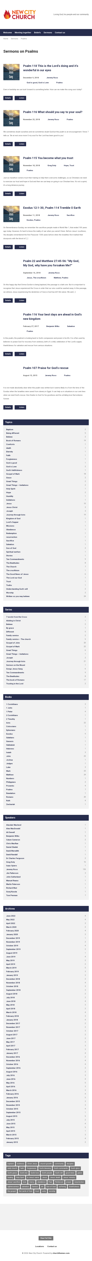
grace (80, 1173)
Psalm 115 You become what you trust (48, 158)
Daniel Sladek (12, 847)
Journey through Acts (15, 515)
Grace (8, 478)
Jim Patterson (12, 873)
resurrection (11, 537)
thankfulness (74, 1187)
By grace (10, 628)
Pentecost (59, 1182)
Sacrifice (70, 215)
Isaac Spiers (11, 866)
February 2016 (12, 1094)
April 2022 (10, 923)
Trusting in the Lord (14, 684)
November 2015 (13, 1105)
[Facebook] (88, 32)
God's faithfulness (14, 470)
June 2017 (10, 1038)
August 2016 (11, 1072)
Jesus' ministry (69, 1177)
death (8, 448)
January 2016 (12, 1098)
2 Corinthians (12, 715)
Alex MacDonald (13, 828)
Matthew (57, 278)
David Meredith (12, 851)
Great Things (11, 481)
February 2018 (12, 1016)
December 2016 (13, 1057)
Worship (10, 593)
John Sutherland (13, 877)
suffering (62, 1187)
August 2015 (11, 1116)
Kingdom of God (13, 518)
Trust (71, 165)
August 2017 (11, 1035)
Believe (9, 437)
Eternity (9, 452)
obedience (41, 1182)
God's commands (61, 1168)
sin (42, 1187)
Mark (8, 771)
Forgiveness (11, 459)
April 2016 (10, 1087)
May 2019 (10, 960)
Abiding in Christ (13, 621)
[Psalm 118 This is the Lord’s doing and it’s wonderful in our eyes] (11, 78)
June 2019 (10, 957)
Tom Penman (11, 895)
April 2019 (10, 964)
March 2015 (11, 1135)
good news (70, 1173)
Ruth (8, 801)
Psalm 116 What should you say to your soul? (52, 112)
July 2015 (10, 1120)
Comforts (10, 444)
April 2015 (10, 1131)
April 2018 (10, 1009)
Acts (8, 723)
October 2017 (12, 1031)
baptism (11, 1164)
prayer (68, 1182)
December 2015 (13, 1101)
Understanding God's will (17, 589)
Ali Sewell (10, 832)
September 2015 (13, 1112)
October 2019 (12, 946)
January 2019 (12, 975)
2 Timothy (10, 719)
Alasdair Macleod (13, 825)
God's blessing (45, 1168)
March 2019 (11, 968)
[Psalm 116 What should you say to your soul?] (11, 124)
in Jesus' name (33, 1177)
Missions (10, 526)
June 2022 (10, 916)
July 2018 (10, 997)
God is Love (43, 83)
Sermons (48, 33)
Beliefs (37, 33)
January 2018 (12, 1020)
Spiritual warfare (13, 552)
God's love (35, 1173)
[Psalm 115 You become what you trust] (11, 170)
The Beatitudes (12, 563)
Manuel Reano (12, 881)
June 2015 (10, 1124)
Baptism (9, 429)
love (24, 1182)
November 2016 (13, 1060)
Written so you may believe (17, 596)
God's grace (12, 1173)
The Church (11, 567)
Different (10, 632)
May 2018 (10, 1005)
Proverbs (10, 786)
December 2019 (13, 938)
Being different (12, 433)
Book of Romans (13, 441)
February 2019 (12, 971)
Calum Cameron (13, 840)
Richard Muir (11, 888)
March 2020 (11, 927)
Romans (9, 797)
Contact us (60, 33)
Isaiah (8, 752)
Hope (66, 165)
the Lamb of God (25, 1191)
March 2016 (11, 1090)
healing (10, 1177)
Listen (21, 98)
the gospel (12, 1191)
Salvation (71, 326)
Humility (9, 496)
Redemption (11, 533)
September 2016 (13, 1068)
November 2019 (13, 942)
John (8, 756)
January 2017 (12, 1053)
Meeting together (23, 33)
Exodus (30, 220)
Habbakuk (10, 745)
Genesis (9, 741)
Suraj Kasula (11, 892)
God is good (32, 83)
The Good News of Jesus (17, 574)
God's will (59, 1173)
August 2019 (11, 953)
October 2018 (12, 986)
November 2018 (13, 983)
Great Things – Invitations (17, 485)
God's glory (75, 1168)
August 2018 (11, 994)
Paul (50, 1182)
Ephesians (10, 730)
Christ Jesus (32, 1164)
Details (8, 98)
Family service (12, 635)
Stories (9, 556)
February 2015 (12, 1138)
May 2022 (10, 920)
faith (22, 1168)
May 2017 (10, 1042)
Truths (9, 585)
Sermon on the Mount (15, 665)
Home (5, 39)
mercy (31, 1182)
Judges (9, 763)
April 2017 (10, 1046)
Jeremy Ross (52, 78)
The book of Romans (15, 680)
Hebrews (10, 749)
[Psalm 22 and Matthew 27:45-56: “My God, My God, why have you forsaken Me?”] (11, 273)
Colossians (11, 726)
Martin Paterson (13, 884)
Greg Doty (52, 165)
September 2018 (13, 990)
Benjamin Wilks (52, 326)
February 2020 (12, 931)
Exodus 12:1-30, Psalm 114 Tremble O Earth (52, 207)
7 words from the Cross (16, 617)
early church (12, 1168)
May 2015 (10, 1127)
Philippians (11, 782)
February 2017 (12, 1049)
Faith (8, 455)
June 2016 (10, 1079)
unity (44, 1191)
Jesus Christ (11, 507)
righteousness (13, 1187)
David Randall (11, 855)
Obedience (11, 530)
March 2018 (11, 1012)
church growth (46, 1164)
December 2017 (13, 1023)
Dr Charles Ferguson (15, 858)
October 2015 (12, 1109)
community (59, 1164)
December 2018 (13, 979)
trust (37, 1191)
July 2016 (10, 1075)
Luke (8, 767)
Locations (39, 1246)
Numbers (10, 778)
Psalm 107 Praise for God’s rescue (45, 368)
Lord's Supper (12, 522)
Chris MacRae (12, 843)
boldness (20, 1164)
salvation (25, 1187)
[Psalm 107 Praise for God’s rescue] (11, 380)
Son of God (11, 548)
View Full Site (46, 1238)
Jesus (29, 278)
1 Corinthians (12, 704)
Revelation (10, 793)
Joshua (9, 760)
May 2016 (10, 1083)
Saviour (35, 1187)
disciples (70, 1164)
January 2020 (12, 934)
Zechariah (10, 804)
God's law (24, 1173)
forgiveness (31, 1168)
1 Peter (9, 712)
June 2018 (10, 1001)
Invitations (10, 500)
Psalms (24, 39)
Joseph (9, 511)
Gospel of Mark (13, 474)
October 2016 (12, 1064)
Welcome (7, 33)
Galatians (10, 738)
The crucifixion (39, 278)
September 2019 (13, 949)
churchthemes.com (61, 1253)
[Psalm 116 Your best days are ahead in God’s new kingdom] (11, 327)
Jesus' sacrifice (14, 1182)
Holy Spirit (10, 489)
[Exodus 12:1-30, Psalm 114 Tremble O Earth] (11, 220)
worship (52, 1191)
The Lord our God (14, 578)
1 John (9, 708)
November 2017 (13, 1027)
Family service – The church (18, 639)
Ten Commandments (15, 559)
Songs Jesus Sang (14, 669)
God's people (47, 1173)
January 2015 (12, 1142)
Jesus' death (55, 1177)
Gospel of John (13, 643)
